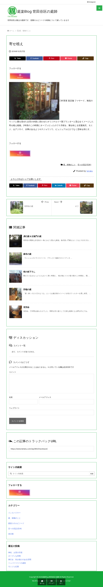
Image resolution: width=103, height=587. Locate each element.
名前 (11, 397)
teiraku (90, 171)
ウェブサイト (14, 408)
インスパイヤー (14, 513)
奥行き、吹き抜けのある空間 (19, 559)
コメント (12, 372)
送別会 (26, 307)
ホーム (11, 31)
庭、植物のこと (25, 31)
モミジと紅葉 (13, 566)
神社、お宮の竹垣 (15, 552)
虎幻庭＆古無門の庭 (32, 236)
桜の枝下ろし (29, 271)
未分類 (11, 534)
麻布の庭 (27, 254)
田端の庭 (27, 289)
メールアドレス (45, 397)
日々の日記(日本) (84, 165)
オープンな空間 (14, 556)
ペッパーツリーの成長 (17, 563)
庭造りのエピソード (16, 523)
